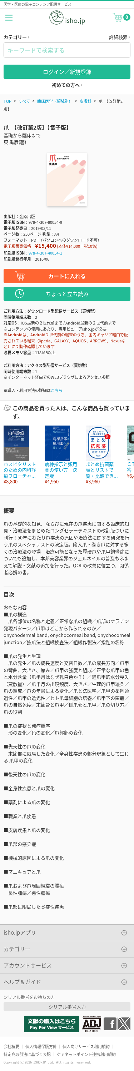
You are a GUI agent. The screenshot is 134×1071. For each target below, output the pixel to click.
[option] (20, 455)
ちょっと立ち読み (67, 293)
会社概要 (11, 1046)
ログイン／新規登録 (67, 71)
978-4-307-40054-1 (45, 253)
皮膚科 (85, 101)
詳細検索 (119, 37)
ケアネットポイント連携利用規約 (86, 1054)
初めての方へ (66, 84)
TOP (7, 101)
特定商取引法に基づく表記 (27, 1054)
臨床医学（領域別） (55, 101)
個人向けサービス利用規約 (86, 1046)
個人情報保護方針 (41, 1046)
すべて (24, 101)
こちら (57, 390)
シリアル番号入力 (67, 1006)
